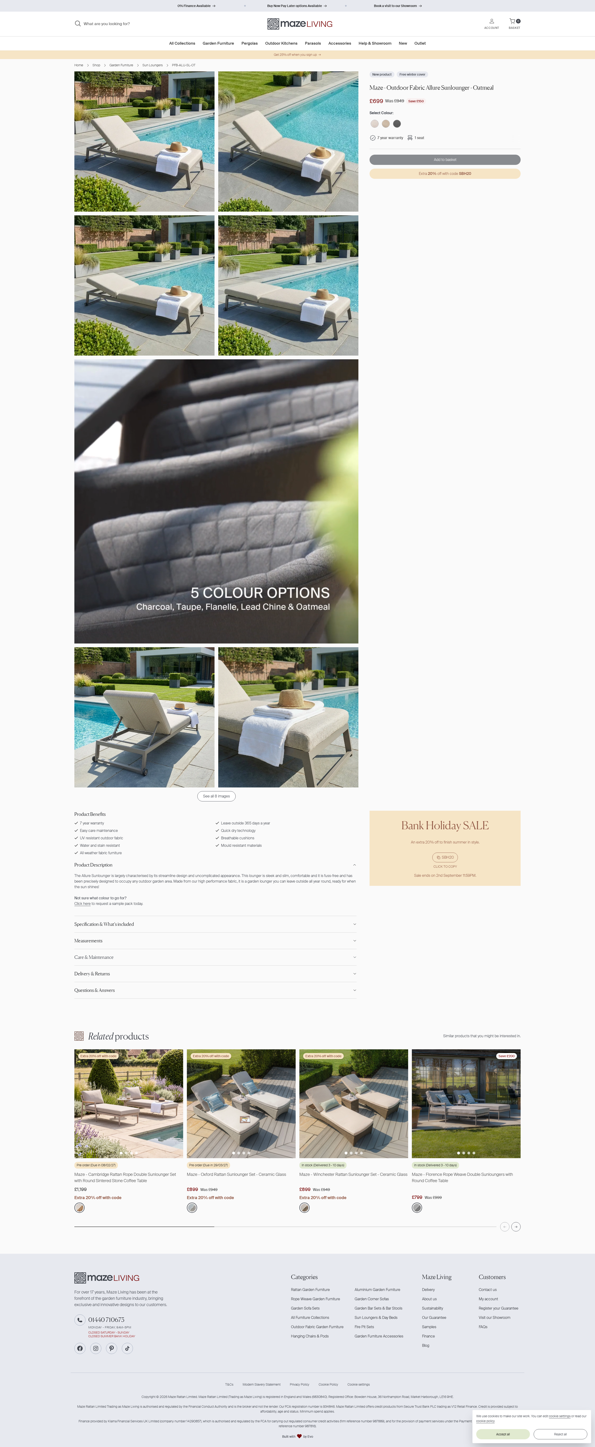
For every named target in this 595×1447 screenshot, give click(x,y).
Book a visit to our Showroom (395, 6)
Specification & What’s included (104, 924)
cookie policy (485, 1421)
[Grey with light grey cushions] (192, 1208)
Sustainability (432, 1308)
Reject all (560, 1434)
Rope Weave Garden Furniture (315, 1299)
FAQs (483, 1326)
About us (429, 1299)
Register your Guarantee (498, 1308)
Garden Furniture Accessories (379, 1336)
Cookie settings (358, 1384)
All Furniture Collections (310, 1317)
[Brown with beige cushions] (304, 1208)
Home (78, 65)
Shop (96, 65)
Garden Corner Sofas (372, 1299)
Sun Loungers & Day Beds (376, 1317)
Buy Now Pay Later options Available (294, 6)
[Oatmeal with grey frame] (386, 124)
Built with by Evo (297, 1436)
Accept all (503, 1434)
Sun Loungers (152, 65)
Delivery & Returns (92, 974)
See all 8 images (216, 796)
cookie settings (560, 1416)
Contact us (488, 1289)
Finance (428, 1336)
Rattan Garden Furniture (310, 1289)
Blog (425, 1345)
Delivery (428, 1289)
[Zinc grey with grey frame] (397, 124)
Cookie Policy (328, 1384)
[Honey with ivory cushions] (79, 1208)
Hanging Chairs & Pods (310, 1336)
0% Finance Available (194, 6)
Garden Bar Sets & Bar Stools (378, 1308)
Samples (429, 1326)
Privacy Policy (299, 1384)
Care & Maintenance (94, 957)
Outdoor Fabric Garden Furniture (317, 1326)
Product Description (93, 865)
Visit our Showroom (494, 1317)
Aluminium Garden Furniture (377, 1289)
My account (488, 1299)
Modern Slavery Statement (262, 1384)
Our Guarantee (434, 1317)
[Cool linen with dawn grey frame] (417, 1208)
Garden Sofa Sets (305, 1308)
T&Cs (229, 1384)
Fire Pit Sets (364, 1326)
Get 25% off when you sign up (295, 55)
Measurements (88, 941)
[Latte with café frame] (375, 124)
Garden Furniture (121, 65)
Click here (82, 903)
